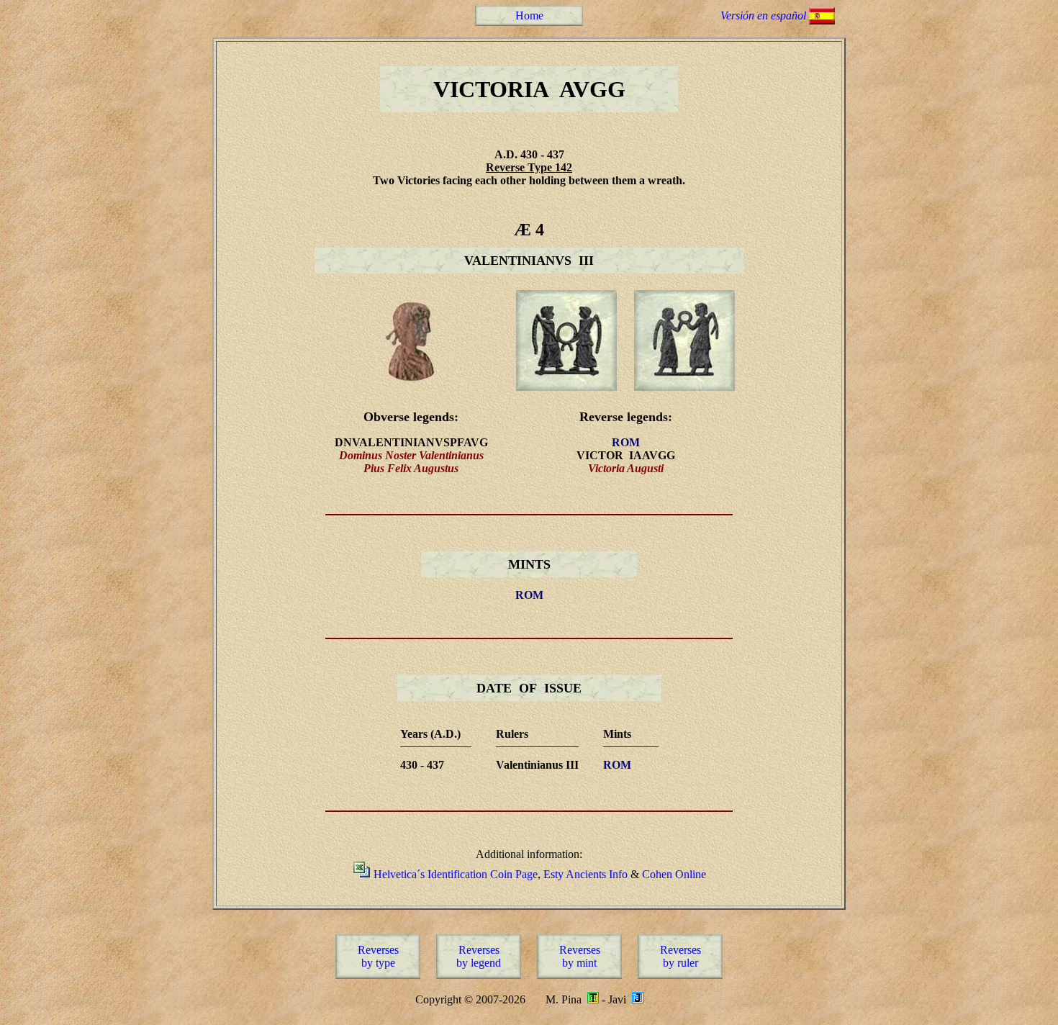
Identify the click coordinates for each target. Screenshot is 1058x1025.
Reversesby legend (478, 956)
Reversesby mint (579, 956)
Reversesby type (378, 956)
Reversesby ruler (680, 956)
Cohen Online (674, 874)
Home (529, 15)
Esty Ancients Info (585, 874)
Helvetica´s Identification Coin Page (456, 874)
